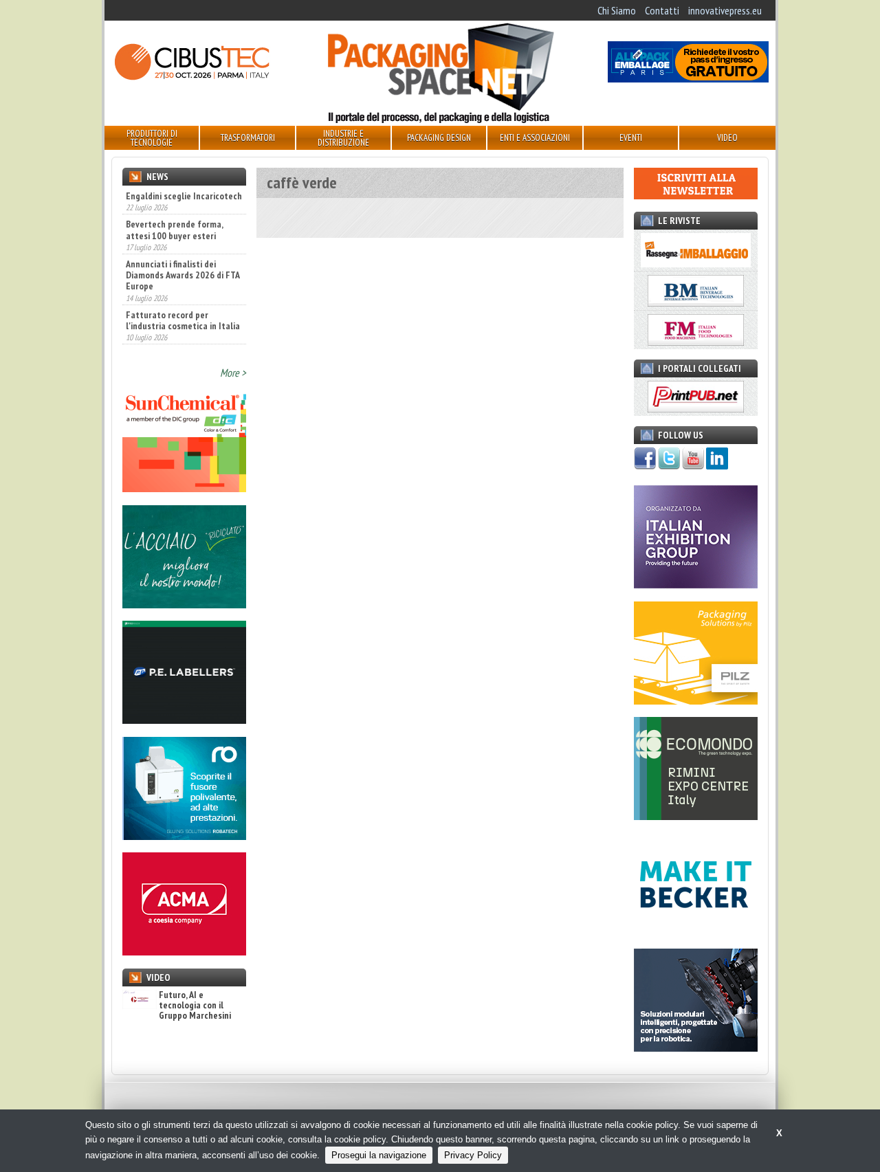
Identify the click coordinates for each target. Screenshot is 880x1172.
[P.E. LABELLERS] (184, 720)
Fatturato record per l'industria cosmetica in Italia (183, 309)
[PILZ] (696, 700)
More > (233, 372)
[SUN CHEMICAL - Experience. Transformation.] (184, 488)
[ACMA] (184, 951)
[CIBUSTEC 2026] (191, 78)
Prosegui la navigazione (378, 1155)
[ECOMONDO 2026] (696, 816)
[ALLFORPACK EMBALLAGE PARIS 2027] (688, 78)
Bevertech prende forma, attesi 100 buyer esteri (174, 219)
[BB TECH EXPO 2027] (696, 584)
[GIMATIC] (696, 1047)
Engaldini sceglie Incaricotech (184, 195)
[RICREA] (184, 604)
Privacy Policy (473, 1155)
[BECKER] (696, 932)
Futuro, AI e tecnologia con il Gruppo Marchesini (195, 1005)
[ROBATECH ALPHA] (184, 836)
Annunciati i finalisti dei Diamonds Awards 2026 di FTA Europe (182, 263)
